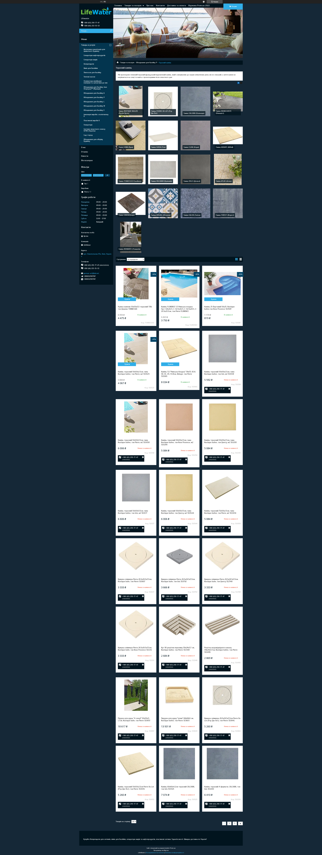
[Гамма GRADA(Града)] (131, 203)
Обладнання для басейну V (94, 110)
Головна (118, 5)
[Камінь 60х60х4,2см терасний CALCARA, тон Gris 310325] (179, 763)
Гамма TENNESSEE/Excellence (130, 181)
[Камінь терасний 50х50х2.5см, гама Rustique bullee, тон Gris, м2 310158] (222, 348)
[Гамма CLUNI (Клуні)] (195, 135)
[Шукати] (111, 31)
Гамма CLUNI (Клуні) (191, 147)
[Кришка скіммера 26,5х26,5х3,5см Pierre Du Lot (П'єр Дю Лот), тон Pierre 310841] (222, 695)
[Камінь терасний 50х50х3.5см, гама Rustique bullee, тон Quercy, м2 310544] (179, 487)
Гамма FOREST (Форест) (225, 215)
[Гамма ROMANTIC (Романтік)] (131, 237)
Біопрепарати (89, 64)
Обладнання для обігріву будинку (93, 140)
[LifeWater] (96, 10)
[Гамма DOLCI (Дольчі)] (195, 169)
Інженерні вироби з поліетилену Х (96, 115)
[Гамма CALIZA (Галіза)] (195, 203)
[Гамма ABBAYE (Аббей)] (228, 135)
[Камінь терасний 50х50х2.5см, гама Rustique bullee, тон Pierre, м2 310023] (136, 348)
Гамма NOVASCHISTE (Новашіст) (223, 112)
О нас (83, 147)
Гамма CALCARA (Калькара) (194, 113)
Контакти (160, 5)
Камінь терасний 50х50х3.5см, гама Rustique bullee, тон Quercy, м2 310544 (177, 512)
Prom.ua (172, 848)
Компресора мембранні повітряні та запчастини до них (95, 82)
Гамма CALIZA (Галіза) (192, 215)
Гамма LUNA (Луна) (126, 147)
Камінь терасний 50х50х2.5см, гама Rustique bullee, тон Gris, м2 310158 (219, 373)
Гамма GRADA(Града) (127, 215)
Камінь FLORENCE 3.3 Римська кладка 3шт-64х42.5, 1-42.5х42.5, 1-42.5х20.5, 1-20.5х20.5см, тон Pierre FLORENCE (179, 309)
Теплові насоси (89, 77)
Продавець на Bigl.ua (161, 850)
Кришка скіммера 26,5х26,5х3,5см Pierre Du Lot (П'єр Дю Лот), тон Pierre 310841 (222, 719)
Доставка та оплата (176, 5)
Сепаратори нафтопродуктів (94, 55)
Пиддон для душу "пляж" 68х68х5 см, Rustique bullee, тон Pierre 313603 (177, 719)
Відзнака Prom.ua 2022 (199, 5)
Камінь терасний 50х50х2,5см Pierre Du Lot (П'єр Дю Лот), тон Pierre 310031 (136, 788)
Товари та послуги (132, 5)
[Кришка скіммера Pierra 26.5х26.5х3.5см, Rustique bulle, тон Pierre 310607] (136, 556)
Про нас (149, 5)
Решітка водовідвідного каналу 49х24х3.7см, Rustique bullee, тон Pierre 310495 (220, 650)
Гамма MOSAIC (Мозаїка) (160, 215)
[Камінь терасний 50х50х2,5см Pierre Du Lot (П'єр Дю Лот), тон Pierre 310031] (136, 763)
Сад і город (88, 135)
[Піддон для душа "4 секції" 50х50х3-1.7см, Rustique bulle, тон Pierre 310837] (136, 695)
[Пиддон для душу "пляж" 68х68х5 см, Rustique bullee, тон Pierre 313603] (179, 695)
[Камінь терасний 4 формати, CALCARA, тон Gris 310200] (222, 763)
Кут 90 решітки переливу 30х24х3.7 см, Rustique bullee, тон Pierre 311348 (177, 649)
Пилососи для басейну (92, 72)
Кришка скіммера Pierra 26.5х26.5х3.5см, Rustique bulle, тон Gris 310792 (178, 580)
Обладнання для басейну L (94, 102)
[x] (241, 83)
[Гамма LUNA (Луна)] (131, 135)
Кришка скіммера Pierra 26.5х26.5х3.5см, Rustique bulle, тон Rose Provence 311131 (135, 649)
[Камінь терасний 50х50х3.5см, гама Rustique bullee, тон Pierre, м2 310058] (136, 417)
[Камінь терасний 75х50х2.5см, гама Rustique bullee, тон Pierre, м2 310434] (222, 487)
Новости (84, 156)
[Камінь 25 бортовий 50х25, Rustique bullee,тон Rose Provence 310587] (222, 283)
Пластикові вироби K (92, 120)
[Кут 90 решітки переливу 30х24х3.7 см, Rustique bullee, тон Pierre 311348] (179, 624)
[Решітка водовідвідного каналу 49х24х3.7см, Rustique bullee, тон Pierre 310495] (222, 624)
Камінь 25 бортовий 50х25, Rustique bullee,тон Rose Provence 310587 (219, 308)
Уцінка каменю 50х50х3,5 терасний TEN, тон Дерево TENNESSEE (135, 308)
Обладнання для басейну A (94, 93)
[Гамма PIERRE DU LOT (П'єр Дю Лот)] (163, 101)
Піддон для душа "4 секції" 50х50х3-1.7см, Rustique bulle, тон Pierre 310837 (134, 719)
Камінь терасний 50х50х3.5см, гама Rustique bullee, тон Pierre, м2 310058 (134, 441)
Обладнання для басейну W (94, 106)
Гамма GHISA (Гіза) (158, 147)
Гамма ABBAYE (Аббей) (224, 147)
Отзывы (84, 152)
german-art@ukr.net (91, 273)
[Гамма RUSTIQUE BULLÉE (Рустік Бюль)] (131, 101)
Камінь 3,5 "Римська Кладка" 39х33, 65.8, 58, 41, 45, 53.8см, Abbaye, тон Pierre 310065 (178, 374)
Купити (127, 299)
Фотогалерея (87, 160)
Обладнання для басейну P (146, 62)
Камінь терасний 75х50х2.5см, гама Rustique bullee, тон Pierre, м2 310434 (220, 512)
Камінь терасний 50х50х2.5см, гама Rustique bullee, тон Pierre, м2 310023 (133, 373)
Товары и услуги (88, 45)
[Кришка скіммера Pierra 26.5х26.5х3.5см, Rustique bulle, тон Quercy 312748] (222, 556)
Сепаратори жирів (90, 60)
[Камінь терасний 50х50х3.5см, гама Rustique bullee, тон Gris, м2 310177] (136, 487)
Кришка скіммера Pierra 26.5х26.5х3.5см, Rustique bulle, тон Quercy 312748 (221, 580)
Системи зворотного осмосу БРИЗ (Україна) (94, 130)
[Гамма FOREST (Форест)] (228, 203)
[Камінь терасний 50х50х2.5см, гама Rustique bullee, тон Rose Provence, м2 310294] (179, 417)
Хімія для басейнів (91, 68)
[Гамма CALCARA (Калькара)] (195, 101)
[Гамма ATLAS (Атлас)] (228, 169)
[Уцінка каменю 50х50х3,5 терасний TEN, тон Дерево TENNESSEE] (136, 283)
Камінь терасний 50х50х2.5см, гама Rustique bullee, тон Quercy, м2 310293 (220, 441)
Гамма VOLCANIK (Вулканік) (161, 181)
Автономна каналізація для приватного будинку (94, 50)
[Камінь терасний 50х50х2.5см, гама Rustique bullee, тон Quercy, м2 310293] (222, 417)
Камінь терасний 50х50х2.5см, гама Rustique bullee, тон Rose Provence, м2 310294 (177, 442)
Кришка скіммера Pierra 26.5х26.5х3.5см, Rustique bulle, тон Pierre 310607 (135, 580)
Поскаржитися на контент (155, 852)
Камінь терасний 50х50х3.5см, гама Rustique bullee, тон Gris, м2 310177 (133, 512)
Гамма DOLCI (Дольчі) (192, 181)
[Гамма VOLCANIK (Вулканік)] (163, 169)
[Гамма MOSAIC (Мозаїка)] (163, 203)
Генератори (88, 125)
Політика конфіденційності (174, 852)
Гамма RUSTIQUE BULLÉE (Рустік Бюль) (128, 112)
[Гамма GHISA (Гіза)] (163, 135)
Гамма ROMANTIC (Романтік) (129, 249)
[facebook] (238, 83)
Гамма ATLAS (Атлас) (224, 181)
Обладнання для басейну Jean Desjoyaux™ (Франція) (95, 88)
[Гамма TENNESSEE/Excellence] (131, 169)
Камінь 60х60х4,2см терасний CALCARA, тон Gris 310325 (178, 788)
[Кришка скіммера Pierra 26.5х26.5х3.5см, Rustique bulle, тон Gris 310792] (179, 556)
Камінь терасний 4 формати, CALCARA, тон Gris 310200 (222, 788)
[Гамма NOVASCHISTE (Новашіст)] (228, 101)
